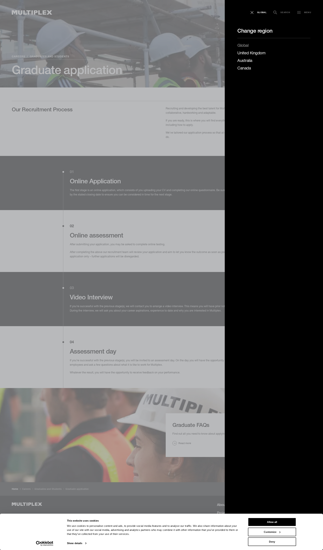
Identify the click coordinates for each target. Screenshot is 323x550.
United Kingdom (251, 52)
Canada (244, 68)
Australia (244, 60)
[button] (258, 12)
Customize (270, 531)
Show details (74, 543)
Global (242, 45)
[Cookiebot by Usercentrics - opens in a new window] (44, 543)
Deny (272, 541)
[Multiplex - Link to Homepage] (32, 12)
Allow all (272, 522)
